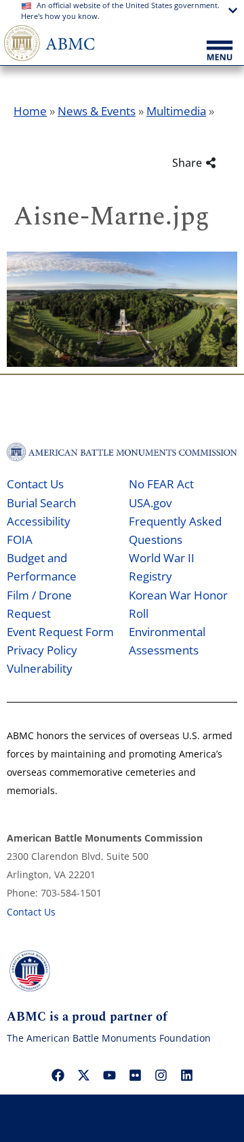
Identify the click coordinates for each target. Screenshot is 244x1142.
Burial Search (41, 503)
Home (30, 111)
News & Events (97, 111)
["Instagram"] (161, 1075)
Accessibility (38, 521)
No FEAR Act (161, 484)
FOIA (20, 539)
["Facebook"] (57, 1075)
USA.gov (150, 503)
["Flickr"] (135, 1075)
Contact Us (35, 484)
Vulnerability (40, 668)
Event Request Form (60, 631)
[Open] (219, 51)
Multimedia (176, 111)
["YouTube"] (109, 1075)
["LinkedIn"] (186, 1075)
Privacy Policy (42, 650)
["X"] (83, 1075)
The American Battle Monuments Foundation (109, 1037)
